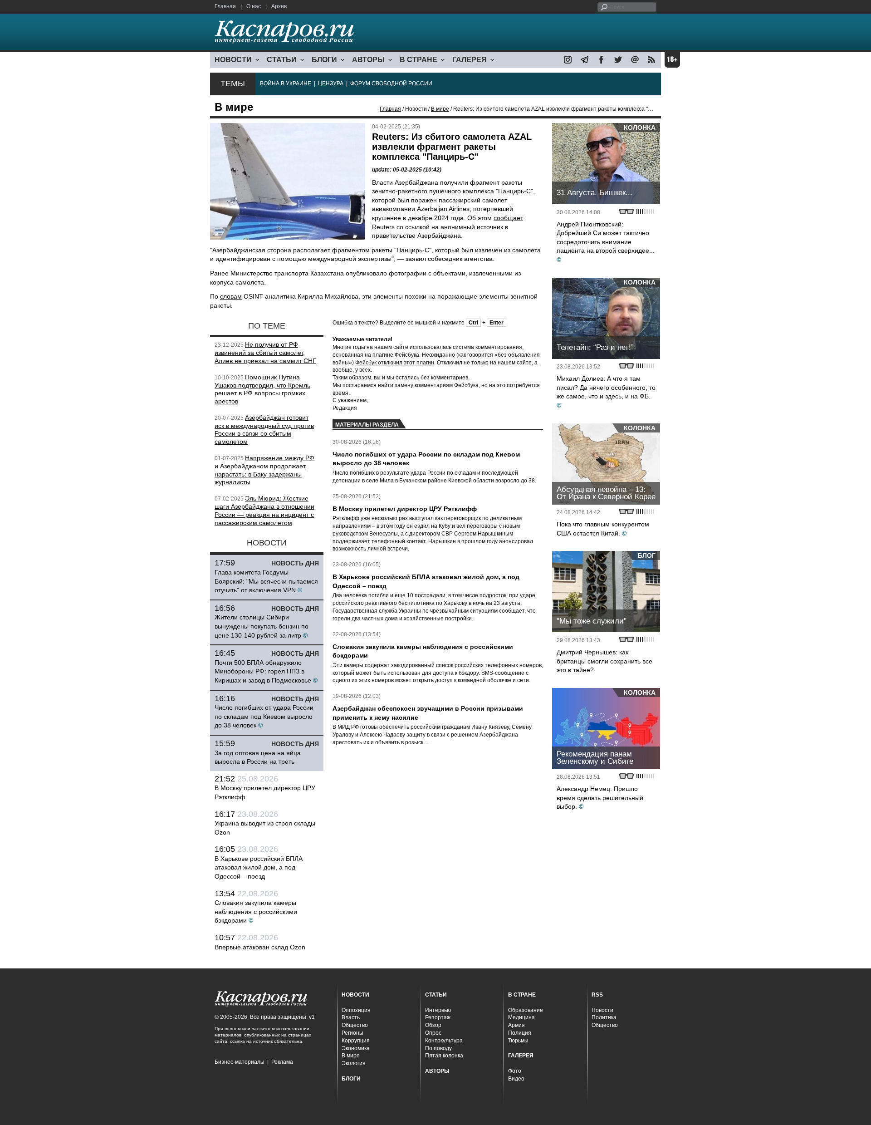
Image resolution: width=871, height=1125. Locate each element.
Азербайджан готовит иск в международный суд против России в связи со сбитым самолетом (264, 429)
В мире (440, 109)
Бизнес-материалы (239, 1062)
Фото (514, 1071)
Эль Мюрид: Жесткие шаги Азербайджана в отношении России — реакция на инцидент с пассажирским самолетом (264, 510)
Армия (516, 1025)
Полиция (519, 1033)
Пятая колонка (444, 1055)
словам (231, 296)
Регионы (352, 1033)
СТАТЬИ (282, 60)
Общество (355, 1025)
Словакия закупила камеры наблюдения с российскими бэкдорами (256, 911)
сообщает (508, 217)
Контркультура (444, 1040)
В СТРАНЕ (418, 60)
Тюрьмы (518, 1040)
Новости (602, 1010)
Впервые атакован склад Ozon (260, 947)
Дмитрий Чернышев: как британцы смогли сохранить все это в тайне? (604, 660)
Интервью (438, 1010)
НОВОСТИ (233, 60)
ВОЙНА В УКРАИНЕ (285, 83)
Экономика (356, 1048)
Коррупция (356, 1040)
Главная (225, 6)
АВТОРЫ (368, 60)
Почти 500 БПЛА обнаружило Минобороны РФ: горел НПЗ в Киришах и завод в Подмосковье (263, 671)
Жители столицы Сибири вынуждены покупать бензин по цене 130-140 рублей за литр (261, 626)
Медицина (521, 1017)
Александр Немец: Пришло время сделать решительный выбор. (600, 797)
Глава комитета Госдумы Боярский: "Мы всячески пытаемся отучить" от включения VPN (266, 581)
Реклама (282, 1062)
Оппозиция (356, 1010)
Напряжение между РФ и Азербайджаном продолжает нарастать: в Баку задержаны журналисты (264, 470)
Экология (354, 1063)
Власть (351, 1017)
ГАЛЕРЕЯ (469, 60)
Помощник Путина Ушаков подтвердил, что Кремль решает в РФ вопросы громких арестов (262, 389)
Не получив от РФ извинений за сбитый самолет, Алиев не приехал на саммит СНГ (265, 352)
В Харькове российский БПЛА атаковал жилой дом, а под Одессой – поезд (259, 867)
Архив (279, 6)
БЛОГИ (324, 60)
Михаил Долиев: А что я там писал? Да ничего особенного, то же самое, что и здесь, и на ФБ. (606, 387)
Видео (516, 1079)
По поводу (438, 1048)
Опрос (433, 1033)
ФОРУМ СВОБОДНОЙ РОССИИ (391, 83)
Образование (525, 1010)
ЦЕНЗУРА (330, 83)
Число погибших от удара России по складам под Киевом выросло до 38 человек (264, 716)
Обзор (433, 1025)
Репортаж (437, 1017)
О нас (253, 6)
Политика (604, 1017)
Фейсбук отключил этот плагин (394, 362)
